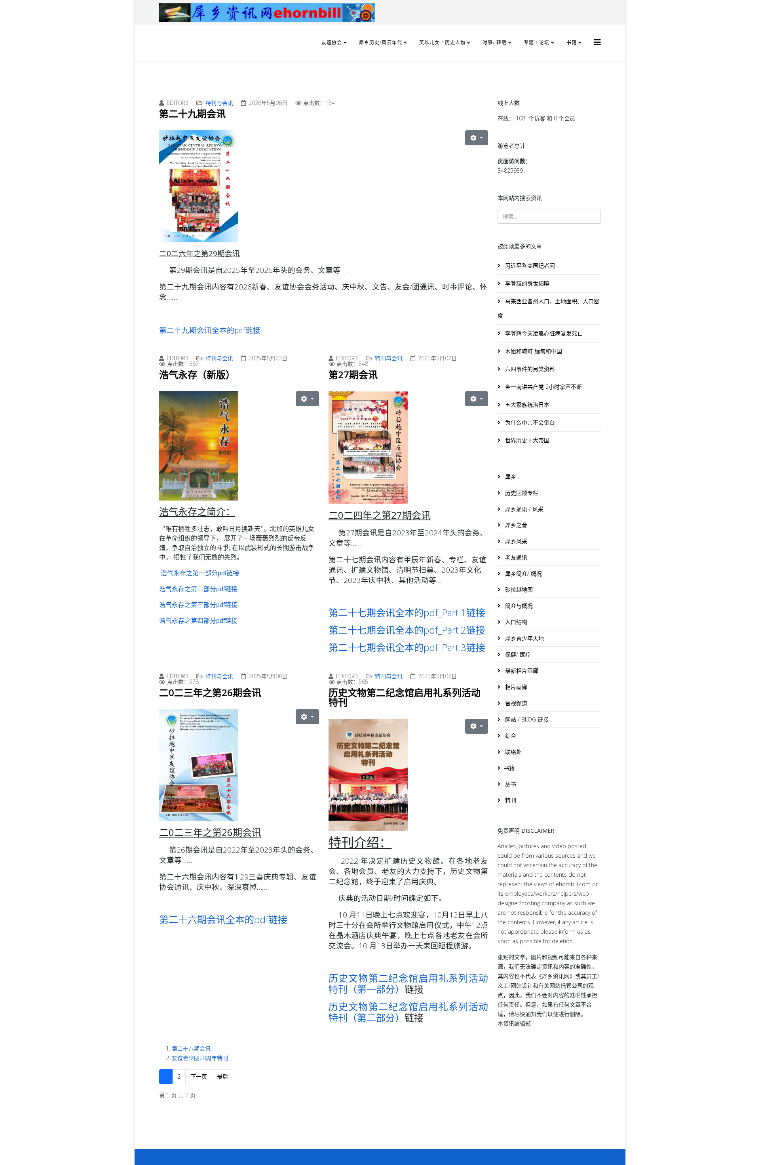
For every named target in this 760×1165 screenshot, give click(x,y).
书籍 (571, 42)
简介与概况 (518, 605)
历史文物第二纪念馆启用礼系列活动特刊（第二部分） (408, 1012)
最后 (222, 1076)
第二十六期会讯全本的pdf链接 (223, 919)
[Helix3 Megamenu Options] (597, 42)
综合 (510, 735)
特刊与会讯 (219, 103)
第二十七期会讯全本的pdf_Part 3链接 (407, 647)
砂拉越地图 (518, 589)
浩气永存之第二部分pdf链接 (198, 589)
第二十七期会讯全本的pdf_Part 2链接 (407, 629)
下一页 (198, 1076)
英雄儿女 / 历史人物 (443, 42)
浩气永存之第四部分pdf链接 (198, 620)
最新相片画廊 (521, 670)
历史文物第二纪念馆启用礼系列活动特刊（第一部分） (408, 983)
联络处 (513, 752)
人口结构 (515, 622)
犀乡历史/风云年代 (381, 42)
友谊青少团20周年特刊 (200, 1058)
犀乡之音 (515, 525)
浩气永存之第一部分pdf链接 (200, 573)
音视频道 (515, 703)
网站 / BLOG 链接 (526, 719)
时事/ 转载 (495, 42)
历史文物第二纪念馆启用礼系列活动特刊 (405, 697)
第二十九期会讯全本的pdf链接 (209, 330)
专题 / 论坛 (536, 42)
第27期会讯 (353, 374)
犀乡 (510, 476)
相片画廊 (515, 687)
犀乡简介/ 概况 (523, 573)
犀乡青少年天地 (524, 638)
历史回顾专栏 (521, 493)
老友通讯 (515, 557)
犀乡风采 (515, 541)
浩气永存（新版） (197, 374)
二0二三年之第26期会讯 (210, 692)
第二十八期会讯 (191, 1048)
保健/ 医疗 (517, 654)
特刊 (510, 800)
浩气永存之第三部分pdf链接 (198, 605)
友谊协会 (331, 42)
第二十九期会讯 (192, 113)
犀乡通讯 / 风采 (523, 509)
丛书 (510, 784)
